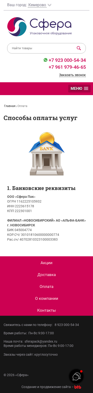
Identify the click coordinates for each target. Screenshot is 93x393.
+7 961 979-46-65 (67, 67)
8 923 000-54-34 (67, 325)
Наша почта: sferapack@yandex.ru (30, 341)
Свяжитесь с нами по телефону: (29, 325)
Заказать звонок (72, 75)
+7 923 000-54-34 (66, 60)
